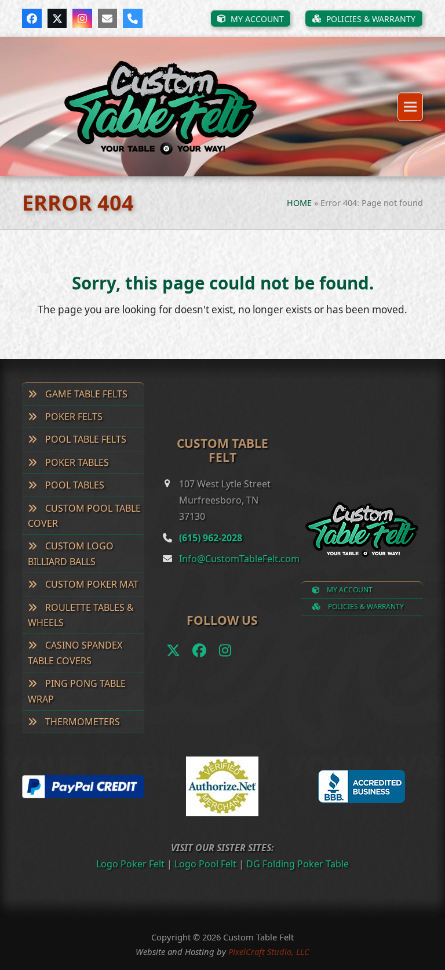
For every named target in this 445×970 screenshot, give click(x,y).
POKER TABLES (76, 462)
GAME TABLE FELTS (85, 394)
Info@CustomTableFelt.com (239, 558)
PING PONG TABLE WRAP (77, 691)
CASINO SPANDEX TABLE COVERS (75, 653)
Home (299, 202)
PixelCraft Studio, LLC (268, 951)
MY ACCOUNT (349, 590)
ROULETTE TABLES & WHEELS (81, 615)
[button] (410, 107)
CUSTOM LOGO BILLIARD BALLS (71, 553)
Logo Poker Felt (130, 863)
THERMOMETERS (81, 721)
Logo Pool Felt (205, 863)
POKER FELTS (73, 416)
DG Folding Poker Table (297, 863)
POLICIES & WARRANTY (365, 606)
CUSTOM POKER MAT (90, 584)
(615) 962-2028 (210, 537)
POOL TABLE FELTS (84, 439)
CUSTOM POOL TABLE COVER (84, 516)
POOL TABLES (73, 485)
